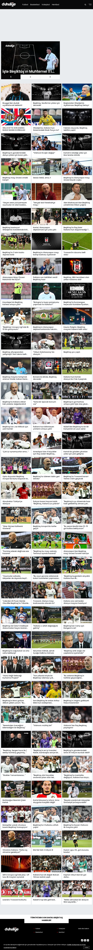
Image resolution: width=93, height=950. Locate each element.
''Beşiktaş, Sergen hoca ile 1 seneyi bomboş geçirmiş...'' (15, 751)
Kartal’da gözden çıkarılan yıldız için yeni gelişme (76, 453)
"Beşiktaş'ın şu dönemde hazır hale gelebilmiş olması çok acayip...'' (77, 502)
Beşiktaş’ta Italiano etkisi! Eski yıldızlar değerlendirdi (14, 403)
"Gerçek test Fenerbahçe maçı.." (44, 204)
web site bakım (83, 929)
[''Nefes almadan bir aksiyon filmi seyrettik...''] (77, 888)
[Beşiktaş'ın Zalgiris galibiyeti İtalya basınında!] (77, 689)
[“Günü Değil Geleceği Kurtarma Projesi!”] (16, 664)
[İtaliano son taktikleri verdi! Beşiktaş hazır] (46, 266)
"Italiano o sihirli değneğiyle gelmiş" (45, 627)
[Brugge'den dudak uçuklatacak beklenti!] (16, 92)
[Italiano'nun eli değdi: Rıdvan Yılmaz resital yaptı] (46, 863)
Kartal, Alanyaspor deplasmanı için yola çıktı (44, 228)
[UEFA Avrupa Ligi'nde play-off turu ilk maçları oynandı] (16, 863)
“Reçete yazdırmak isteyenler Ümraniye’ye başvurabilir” (77, 801)
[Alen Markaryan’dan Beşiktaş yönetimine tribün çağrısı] (77, 191)
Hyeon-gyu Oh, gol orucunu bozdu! (76, 851)
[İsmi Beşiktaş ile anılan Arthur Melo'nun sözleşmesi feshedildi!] (46, 689)
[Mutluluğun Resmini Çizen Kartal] (16, 789)
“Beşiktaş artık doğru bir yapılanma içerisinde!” (74, 652)
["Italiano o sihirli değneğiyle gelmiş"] (46, 614)
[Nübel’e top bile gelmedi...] (46, 888)
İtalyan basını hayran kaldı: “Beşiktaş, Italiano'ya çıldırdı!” (46, 502)
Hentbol (55, 4)
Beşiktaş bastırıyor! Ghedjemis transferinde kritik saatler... (16, 228)
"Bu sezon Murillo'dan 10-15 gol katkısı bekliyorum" (76, 527)
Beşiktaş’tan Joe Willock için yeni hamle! (15, 428)
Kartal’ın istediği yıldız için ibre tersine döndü (75, 154)
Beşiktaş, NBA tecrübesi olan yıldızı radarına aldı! (76, 278)
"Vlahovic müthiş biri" (42, 725)
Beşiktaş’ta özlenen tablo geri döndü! (46, 477)
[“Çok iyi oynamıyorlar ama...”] (16, 440)
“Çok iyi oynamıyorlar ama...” (16, 452)
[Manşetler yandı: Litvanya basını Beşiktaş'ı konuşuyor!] (16, 814)
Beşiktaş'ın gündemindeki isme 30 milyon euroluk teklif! (77, 751)
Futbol (25, 4)
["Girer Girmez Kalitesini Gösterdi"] (16, 515)
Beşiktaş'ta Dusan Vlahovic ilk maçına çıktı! (76, 826)
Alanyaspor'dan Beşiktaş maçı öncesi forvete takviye (76, 552)
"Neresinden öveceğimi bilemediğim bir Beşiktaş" (14, 726)
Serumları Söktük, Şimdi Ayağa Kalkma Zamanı (43, 652)
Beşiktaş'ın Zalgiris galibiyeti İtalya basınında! (76, 701)
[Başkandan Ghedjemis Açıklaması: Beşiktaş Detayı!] (77, 92)
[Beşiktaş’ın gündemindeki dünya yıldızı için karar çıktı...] (16, 141)
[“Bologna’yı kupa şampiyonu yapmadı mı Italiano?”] (46, 291)
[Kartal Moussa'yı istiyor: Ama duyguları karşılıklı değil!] (46, 789)
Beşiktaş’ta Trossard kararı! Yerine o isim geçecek (76, 477)
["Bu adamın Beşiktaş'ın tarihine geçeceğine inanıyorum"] (77, 664)
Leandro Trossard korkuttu (15, 900)
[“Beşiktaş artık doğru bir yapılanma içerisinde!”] (77, 639)
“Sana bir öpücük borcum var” (44, 403)
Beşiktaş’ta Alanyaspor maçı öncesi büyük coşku (77, 179)
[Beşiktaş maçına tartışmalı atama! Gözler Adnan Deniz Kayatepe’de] (16, 366)
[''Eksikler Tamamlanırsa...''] (16, 764)
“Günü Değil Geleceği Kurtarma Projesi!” (12, 677)
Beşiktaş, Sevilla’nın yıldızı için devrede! (46, 104)
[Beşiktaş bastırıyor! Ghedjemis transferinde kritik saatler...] (16, 216)
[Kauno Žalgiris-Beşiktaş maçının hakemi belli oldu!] (77, 316)
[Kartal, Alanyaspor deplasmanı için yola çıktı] (46, 216)
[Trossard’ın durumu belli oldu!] (77, 241)
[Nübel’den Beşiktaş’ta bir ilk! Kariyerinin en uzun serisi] (77, 415)
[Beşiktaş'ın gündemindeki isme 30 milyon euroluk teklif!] (77, 739)
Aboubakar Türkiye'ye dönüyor (12, 502)
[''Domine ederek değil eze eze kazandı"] (16, 540)
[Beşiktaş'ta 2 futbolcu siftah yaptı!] (46, 814)
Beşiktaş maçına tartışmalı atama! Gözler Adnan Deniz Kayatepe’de (15, 378)
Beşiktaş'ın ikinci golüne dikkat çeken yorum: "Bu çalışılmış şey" (13, 701)
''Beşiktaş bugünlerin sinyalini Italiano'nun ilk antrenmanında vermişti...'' (77, 577)
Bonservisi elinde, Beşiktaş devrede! (45, 378)
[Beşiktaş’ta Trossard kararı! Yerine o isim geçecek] (77, 465)
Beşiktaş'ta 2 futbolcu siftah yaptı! (45, 826)
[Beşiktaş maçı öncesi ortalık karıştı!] (16, 166)
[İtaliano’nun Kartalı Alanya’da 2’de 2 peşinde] (77, 366)
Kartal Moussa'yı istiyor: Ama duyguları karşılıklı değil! (46, 801)
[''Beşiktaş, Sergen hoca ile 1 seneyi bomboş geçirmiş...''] (16, 739)
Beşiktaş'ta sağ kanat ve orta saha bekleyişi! (16, 652)
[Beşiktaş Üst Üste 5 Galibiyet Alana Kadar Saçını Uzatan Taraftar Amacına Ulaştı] (16, 614)
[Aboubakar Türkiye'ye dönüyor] (16, 490)
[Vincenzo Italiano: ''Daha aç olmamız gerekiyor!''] (16, 838)
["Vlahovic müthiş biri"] (46, 714)
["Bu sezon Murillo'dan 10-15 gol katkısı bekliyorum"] (77, 515)
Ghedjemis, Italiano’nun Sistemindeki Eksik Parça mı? (46, 129)
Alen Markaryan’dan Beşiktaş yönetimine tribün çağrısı (77, 204)
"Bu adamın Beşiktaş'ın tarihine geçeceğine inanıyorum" (74, 677)
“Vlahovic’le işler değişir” (44, 153)
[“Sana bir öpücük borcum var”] (46, 390)
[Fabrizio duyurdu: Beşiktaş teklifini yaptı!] (77, 117)
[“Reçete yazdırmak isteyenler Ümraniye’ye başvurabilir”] (77, 789)
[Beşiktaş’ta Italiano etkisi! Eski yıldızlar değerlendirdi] (16, 390)
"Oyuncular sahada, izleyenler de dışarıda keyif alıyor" (15, 577)
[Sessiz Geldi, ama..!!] (46, 166)
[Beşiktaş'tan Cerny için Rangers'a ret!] (77, 614)
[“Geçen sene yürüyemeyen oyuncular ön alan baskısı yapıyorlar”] (16, 191)
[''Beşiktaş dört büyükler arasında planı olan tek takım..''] (46, 764)
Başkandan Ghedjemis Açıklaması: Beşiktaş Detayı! (76, 104)
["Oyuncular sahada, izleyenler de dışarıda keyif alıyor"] (16, 565)
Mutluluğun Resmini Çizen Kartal (14, 801)
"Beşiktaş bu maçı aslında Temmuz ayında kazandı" (45, 552)
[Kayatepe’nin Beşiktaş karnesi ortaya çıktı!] (16, 291)
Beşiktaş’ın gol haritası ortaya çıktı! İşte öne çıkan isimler (76, 403)
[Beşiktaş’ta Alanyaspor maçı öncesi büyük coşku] (77, 166)
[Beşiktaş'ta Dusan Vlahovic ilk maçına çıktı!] (77, 814)
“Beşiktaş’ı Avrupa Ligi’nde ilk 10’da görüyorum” (16, 328)
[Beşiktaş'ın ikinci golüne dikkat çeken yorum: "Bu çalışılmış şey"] (16, 689)
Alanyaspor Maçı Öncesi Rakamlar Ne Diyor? (14, 278)
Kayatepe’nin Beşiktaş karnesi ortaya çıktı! (13, 303)
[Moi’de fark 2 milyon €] (46, 838)
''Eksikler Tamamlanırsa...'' (14, 775)
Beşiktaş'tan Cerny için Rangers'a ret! (74, 627)
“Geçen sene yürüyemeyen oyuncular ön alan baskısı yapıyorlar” (15, 204)
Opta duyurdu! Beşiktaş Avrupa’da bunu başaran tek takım (16, 477)
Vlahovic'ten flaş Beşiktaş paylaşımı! (75, 726)
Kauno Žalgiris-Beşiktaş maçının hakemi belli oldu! (75, 328)
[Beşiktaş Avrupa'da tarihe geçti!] (46, 515)
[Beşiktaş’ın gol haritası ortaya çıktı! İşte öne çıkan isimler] (77, 390)
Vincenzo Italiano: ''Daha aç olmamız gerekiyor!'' (15, 851)
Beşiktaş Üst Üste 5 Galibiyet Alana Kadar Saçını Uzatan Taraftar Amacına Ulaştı (15, 627)
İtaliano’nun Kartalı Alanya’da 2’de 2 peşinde (75, 378)
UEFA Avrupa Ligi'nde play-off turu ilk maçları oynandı (16, 876)
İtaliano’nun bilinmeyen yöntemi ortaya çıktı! (43, 428)
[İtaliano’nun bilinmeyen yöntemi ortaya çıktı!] (46, 415)
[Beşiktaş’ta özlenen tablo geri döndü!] (46, 465)
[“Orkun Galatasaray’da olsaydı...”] (46, 341)
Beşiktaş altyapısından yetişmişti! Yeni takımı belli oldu (14, 353)
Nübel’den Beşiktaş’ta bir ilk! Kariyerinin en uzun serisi (76, 428)
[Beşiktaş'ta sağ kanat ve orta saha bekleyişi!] (16, 639)
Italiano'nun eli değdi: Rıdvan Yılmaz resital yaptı (46, 876)
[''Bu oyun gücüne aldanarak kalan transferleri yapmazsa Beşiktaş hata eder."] (46, 565)
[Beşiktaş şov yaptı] (77, 341)
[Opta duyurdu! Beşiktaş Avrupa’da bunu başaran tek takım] (16, 465)
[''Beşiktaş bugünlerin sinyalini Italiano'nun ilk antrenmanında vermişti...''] (77, 565)
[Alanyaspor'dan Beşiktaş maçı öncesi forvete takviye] (77, 540)
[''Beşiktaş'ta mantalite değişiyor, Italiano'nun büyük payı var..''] (77, 764)
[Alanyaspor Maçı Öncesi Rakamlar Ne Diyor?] (16, 266)
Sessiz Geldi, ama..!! (42, 178)
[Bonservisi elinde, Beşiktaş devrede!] (46, 366)
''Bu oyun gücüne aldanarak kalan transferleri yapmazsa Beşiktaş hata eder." (46, 577)
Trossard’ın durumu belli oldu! (74, 253)
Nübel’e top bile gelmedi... (44, 900)
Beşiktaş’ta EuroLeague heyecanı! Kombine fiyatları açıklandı (76, 303)
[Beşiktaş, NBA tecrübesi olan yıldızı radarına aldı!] (77, 266)
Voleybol (46, 4)
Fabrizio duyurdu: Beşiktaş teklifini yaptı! (75, 129)
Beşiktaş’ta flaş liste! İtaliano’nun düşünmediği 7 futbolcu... (76, 228)
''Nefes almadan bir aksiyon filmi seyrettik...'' (76, 901)
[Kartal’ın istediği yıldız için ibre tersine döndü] (77, 141)
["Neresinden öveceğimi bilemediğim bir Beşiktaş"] (16, 714)
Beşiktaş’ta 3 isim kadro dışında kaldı (13, 253)
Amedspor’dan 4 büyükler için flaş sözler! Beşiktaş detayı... (44, 453)
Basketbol (35, 4)
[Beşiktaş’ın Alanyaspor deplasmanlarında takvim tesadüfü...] (46, 316)
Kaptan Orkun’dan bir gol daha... (75, 876)
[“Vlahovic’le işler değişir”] (46, 141)
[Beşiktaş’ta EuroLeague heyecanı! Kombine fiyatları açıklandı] (77, 291)
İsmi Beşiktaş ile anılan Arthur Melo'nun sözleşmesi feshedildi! (46, 701)
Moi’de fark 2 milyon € (43, 850)
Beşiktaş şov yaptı (72, 352)
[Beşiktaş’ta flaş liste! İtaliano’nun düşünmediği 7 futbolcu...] (77, 216)
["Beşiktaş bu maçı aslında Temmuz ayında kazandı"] (46, 540)
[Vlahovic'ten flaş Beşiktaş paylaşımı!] (77, 714)
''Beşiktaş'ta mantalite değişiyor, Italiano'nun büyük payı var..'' (77, 776)
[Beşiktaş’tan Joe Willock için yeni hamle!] (16, 415)
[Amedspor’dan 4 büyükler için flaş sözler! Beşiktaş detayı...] (46, 440)
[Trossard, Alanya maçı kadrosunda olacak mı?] (46, 590)
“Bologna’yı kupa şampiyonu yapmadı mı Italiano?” (46, 303)
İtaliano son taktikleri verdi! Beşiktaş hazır (45, 278)
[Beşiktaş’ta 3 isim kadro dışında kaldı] (16, 241)
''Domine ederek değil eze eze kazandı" (16, 552)
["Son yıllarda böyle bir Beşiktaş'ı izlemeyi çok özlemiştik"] (46, 664)
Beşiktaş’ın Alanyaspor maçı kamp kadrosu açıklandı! (46, 253)
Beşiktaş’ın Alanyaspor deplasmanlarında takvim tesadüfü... (45, 328)
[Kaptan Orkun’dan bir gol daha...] (77, 863)
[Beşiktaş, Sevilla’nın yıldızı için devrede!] (46, 92)
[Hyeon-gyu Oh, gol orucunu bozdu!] (77, 838)
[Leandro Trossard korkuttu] (16, 888)
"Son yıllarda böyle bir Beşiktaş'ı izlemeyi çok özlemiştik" (43, 677)
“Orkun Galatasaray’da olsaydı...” (43, 353)
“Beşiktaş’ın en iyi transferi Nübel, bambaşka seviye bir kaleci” (45, 751)
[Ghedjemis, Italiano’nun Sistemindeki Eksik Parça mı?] (46, 117)
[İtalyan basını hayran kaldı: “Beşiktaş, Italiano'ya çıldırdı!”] (46, 490)
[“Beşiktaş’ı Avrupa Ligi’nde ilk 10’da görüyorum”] (16, 316)
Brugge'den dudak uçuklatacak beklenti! (12, 104)
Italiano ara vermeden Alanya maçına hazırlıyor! (75, 602)
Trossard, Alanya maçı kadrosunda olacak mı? (44, 602)
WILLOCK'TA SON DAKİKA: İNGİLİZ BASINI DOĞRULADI (14, 129)
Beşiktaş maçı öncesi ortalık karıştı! (15, 179)
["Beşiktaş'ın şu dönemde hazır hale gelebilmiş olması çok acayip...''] (77, 490)
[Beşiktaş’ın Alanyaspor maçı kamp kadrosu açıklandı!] (46, 241)
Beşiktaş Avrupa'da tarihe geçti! (44, 527)
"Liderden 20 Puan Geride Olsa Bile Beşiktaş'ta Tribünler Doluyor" (16, 602)
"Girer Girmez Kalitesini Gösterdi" (13, 527)
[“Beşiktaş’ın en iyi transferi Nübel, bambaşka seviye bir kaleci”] (46, 739)
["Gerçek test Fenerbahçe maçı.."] (46, 191)
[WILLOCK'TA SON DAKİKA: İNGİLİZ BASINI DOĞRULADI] (16, 117)
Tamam (86, 947)
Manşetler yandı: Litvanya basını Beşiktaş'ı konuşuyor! (15, 826)
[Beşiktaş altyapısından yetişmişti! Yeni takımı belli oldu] (16, 341)
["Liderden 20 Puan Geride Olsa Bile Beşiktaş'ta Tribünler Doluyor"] (16, 590)
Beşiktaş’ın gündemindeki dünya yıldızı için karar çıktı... (15, 154)
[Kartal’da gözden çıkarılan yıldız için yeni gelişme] (77, 440)
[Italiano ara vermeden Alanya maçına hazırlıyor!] (77, 590)
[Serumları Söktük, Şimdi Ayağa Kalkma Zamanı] (46, 639)
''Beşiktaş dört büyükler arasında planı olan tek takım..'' (43, 776)
